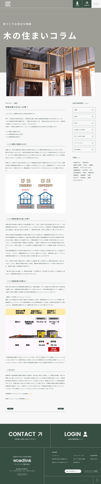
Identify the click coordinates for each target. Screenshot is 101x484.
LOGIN (77, 6)
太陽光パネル (77, 162)
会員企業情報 (93, 455)
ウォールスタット (78, 180)
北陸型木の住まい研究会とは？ (60, 459)
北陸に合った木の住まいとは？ (60, 462)
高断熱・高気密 (77, 165)
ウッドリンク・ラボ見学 (91, 471)
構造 (89, 177)
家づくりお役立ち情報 (79, 136)
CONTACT (87, 5)
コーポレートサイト (22, 474)
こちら (30, 393)
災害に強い (86, 162)
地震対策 (76, 175)
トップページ (55, 455)
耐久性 (75, 123)
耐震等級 (83, 175)
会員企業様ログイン (74, 471)
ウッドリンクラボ (78, 143)
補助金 (91, 165)
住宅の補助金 (77, 149)
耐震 (85, 172)
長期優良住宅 (77, 170)
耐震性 (15, 103)
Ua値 (85, 165)
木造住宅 (83, 177)
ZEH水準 (85, 170)
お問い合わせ (93, 459)
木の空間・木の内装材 (79, 129)
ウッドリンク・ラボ (86, 167)
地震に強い (91, 172)
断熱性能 (76, 167)
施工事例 (76, 462)
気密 (89, 175)
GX (91, 170)
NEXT (60, 408)
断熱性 (75, 116)
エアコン (76, 177)
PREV (10, 408)
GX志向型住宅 (77, 172)
